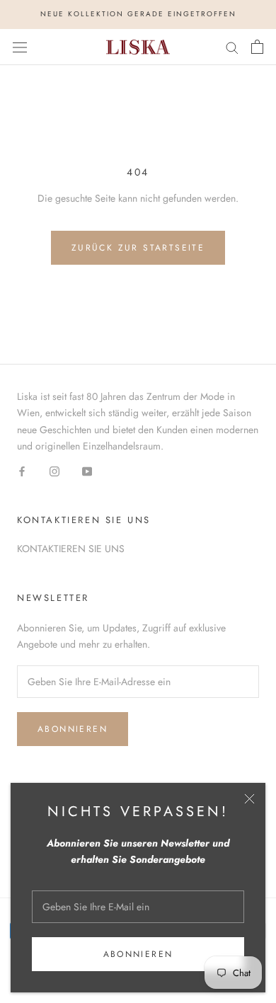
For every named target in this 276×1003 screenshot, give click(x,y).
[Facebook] (22, 470)
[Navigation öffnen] (20, 46)
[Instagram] (54, 470)
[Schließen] (249, 798)
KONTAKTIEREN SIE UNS (71, 548)
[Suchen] (232, 47)
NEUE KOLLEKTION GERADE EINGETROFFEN (138, 13)
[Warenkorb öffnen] (257, 47)
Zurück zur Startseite (138, 247)
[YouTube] (87, 470)
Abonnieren (138, 954)
